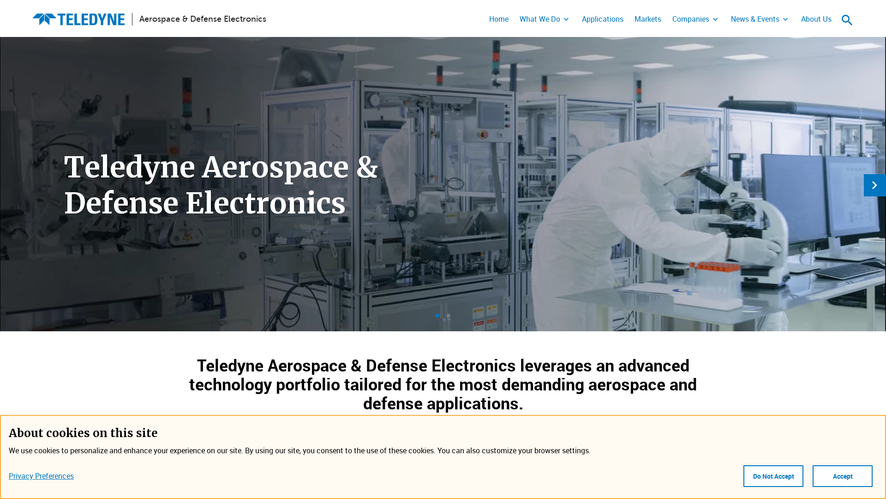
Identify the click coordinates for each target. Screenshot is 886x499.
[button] (437, 315)
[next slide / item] (875, 185)
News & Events (755, 19)
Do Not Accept (773, 476)
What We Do (540, 19)
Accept (843, 476)
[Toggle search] (847, 20)
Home (499, 19)
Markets (648, 19)
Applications (602, 19)
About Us (816, 19)
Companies (690, 19)
